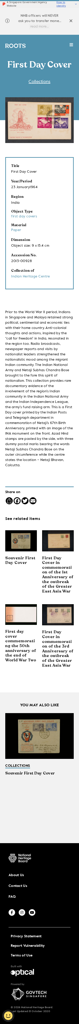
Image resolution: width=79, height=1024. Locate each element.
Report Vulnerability (28, 946)
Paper (16, 230)
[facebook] (12, 912)
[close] (71, 21)
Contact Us (18, 886)
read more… (39, 26)
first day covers (24, 216)
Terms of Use (22, 955)
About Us (16, 875)
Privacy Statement (26, 936)
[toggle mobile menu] (71, 47)
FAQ (12, 897)
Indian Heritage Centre (30, 276)
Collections (39, 82)
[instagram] (22, 912)
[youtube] (32, 912)
